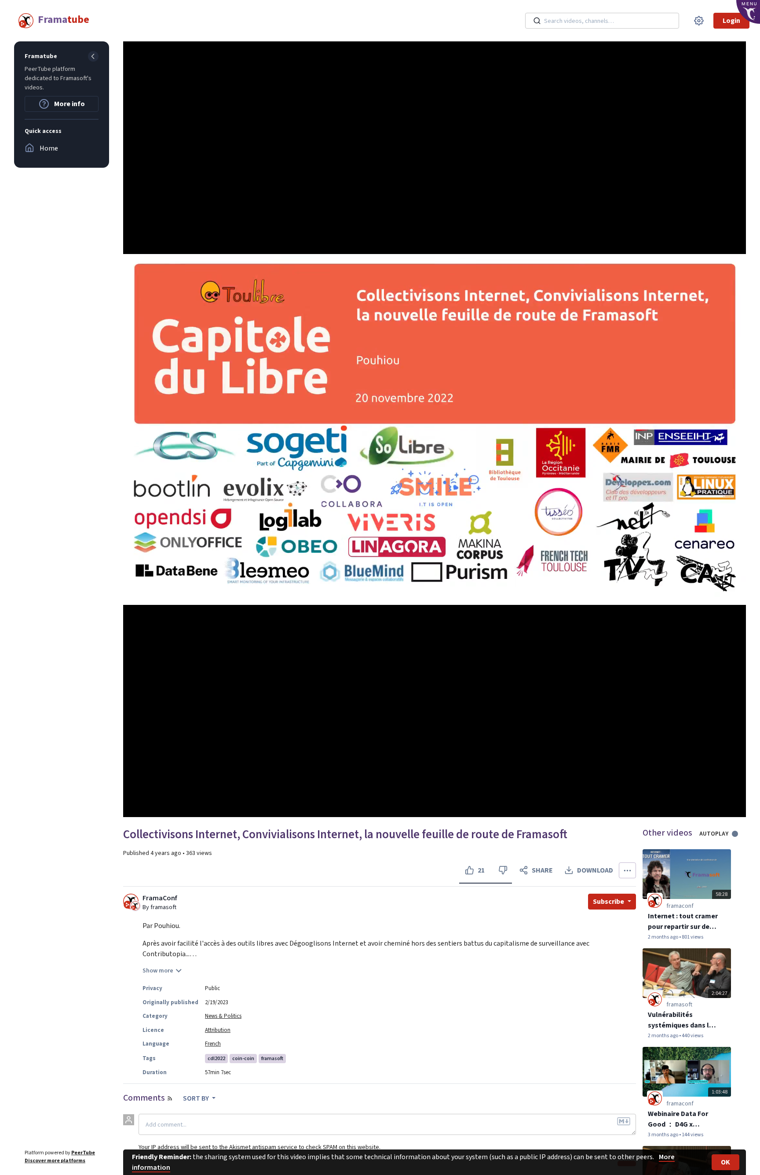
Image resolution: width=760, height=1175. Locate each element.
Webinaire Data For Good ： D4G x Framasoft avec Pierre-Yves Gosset (678, 1119)
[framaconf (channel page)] (655, 900)
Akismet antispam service (263, 1147)
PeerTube (83, 1153)
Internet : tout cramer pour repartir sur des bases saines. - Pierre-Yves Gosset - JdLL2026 (683, 921)
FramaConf (159, 898)
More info (69, 104)
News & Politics (223, 1016)
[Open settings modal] (699, 20)
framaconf (680, 906)
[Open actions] (627, 870)
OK (725, 1162)
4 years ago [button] (166, 853)
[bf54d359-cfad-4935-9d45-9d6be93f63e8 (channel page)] (655, 999)
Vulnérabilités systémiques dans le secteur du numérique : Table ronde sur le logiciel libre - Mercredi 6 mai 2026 (682, 1020)
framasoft (272, 1058)
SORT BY (196, 1098)
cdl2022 (216, 1058)
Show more (157, 970)
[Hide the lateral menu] (93, 56)
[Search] (537, 21)
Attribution (217, 1030)
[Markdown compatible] (623, 1121)
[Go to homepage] (52, 21)
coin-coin (243, 1058)
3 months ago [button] (663, 1134)
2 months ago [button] (663, 937)
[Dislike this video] (503, 870)
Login (731, 21)
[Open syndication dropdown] (169, 1098)
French (213, 1044)
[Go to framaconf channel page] (135, 905)
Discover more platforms (55, 1160)
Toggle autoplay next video (738, 833)
